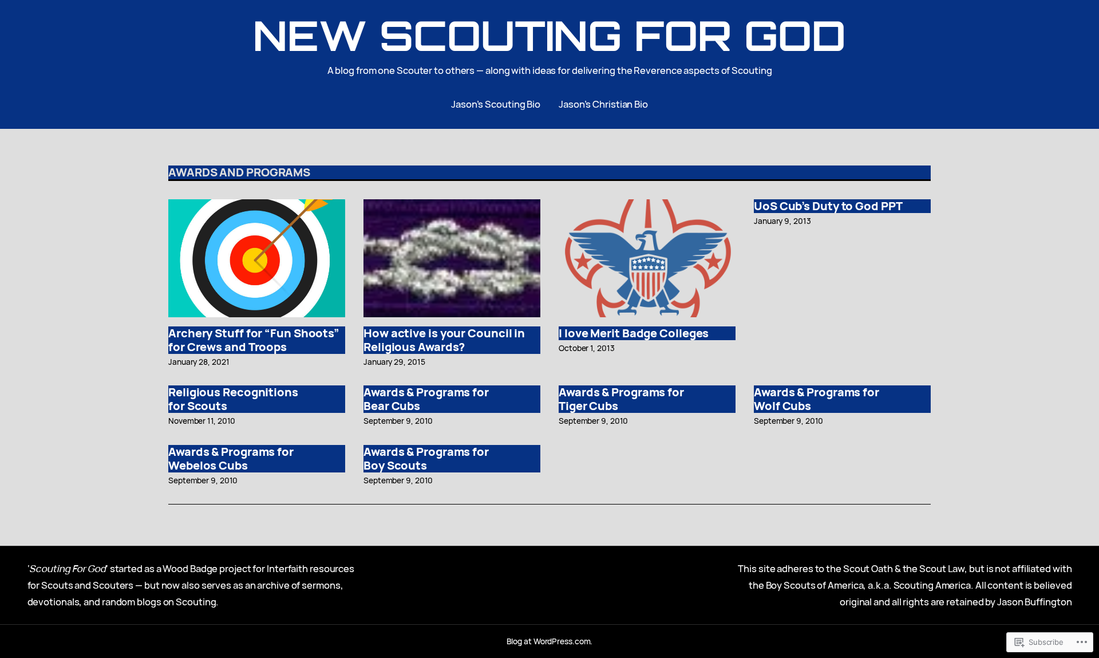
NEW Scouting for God (549, 35)
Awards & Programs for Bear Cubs (426, 399)
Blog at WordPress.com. (550, 641)
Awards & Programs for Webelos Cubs (231, 458)
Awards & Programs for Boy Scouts (426, 458)
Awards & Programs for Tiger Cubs (621, 399)
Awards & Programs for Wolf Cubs (816, 399)
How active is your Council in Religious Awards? (444, 340)
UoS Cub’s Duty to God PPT (828, 206)
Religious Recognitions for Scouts (233, 399)
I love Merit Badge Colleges (634, 333)
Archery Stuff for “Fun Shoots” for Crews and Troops (253, 340)
